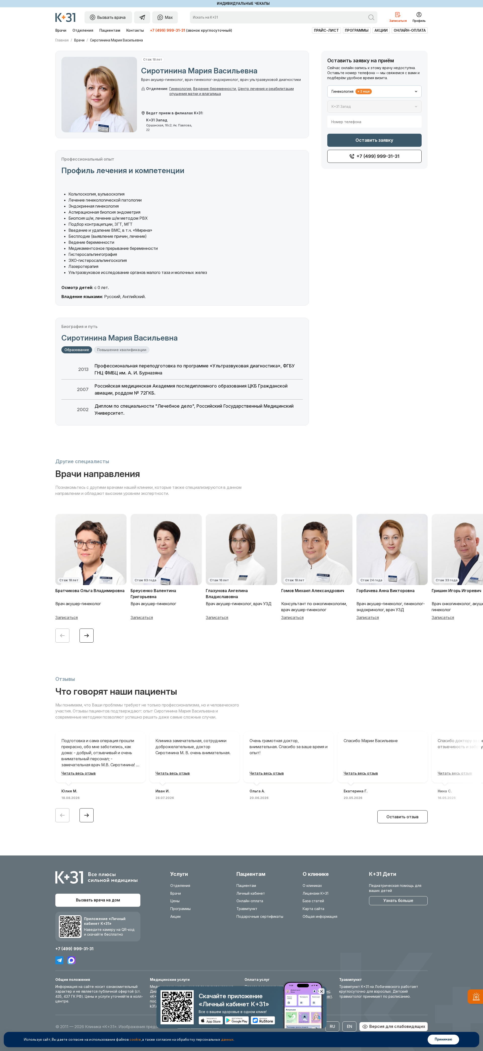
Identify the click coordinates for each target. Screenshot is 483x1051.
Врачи (60, 30)
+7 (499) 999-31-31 (167, 30)
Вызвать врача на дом (98, 900)
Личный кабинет (250, 893)
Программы (357, 30)
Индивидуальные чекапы (243, 4)
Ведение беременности (214, 88)
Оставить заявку (374, 140)
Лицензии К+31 (315, 893)
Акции (381, 30)
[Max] (71, 960)
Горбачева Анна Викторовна (385, 590)
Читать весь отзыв (78, 773)
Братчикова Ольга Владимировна (90, 590)
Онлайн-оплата (410, 30)
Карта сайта (313, 908)
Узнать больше (398, 900)
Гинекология (180, 88)
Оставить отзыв (402, 816)
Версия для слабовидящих (397, 1026)
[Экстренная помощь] (475, 997)
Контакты (135, 30)
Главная (62, 40)
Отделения (82, 30)
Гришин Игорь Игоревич (456, 590)
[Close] (321, 991)
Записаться (66, 617)
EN (349, 1026)
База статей (313, 901)
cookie (135, 1039)
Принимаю (443, 1039)
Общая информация (320, 916)
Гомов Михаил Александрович (312, 590)
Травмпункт (246, 908)
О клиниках (312, 885)
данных (227, 1039)
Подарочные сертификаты (259, 916)
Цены (175, 901)
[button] (86, 636)
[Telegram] (59, 960)
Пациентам (109, 30)
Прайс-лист (326, 30)
